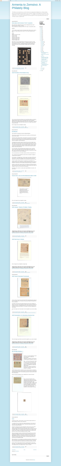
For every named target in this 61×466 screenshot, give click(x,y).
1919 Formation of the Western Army (20, 72)
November (42, 42)
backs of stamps (16, 447)
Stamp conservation (22, 447)
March (42, 51)
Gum (13, 418)
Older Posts (34, 449)
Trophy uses (28, 272)
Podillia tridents (19, 236)
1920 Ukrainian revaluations (23, 272)
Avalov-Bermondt (16, 127)
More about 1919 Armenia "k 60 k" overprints (22, 23)
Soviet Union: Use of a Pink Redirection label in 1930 (24, 175)
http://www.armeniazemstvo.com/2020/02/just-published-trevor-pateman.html (22, 268)
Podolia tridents (23, 236)
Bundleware (14, 131)
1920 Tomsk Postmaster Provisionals (20, 276)
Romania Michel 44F (19, 171)
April (41, 50)
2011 (41, 40)
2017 (41, 33)
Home (24, 449)
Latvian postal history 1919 (21, 127)
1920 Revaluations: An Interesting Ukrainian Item (23, 315)
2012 (41, 39)
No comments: (22, 202)
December (42, 41)
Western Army (26, 127)
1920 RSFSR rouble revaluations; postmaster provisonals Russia (27, 312)
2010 (41, 70)
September (42, 44)
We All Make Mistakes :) (17, 351)
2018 (41, 32)
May (41, 49)
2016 (41, 34)
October (42, 43)
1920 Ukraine (15, 236)
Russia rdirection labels (22, 203)
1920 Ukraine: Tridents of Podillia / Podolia (21, 207)
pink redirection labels (16, 203)
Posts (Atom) (17, 451)
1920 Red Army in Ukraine (18, 239)
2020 (41, 30)
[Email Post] (25, 202)
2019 (41, 31)
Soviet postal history (27, 203)
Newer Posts (13, 449)
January (42, 69)
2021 (41, 29)
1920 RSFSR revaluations (17, 312)
